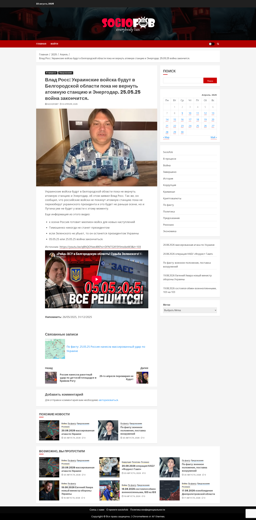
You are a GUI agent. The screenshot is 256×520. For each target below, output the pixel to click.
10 (190, 113)
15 (174, 119)
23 (182, 125)
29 (174, 132)
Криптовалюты (172, 198)
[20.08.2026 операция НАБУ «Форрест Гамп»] (109, 467)
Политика (169, 211)
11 (197, 113)
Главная (41, 43)
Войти (54, 43)
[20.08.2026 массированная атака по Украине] (49, 430)
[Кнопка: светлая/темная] (212, 43)
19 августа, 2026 (72, 498)
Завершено (169, 172)
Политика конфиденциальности (147, 509)
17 (190, 119)
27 (213, 125)
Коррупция (169, 185)
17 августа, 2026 (192, 498)
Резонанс (65, 427)
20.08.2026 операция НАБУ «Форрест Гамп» (188, 253)
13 (213, 113)
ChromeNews (140, 516)
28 (167, 132)
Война (64, 423)
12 (205, 113)
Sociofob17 (53, 104)
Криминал (169, 191)
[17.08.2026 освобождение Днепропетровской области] (170, 490)
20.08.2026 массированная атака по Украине (77, 432)
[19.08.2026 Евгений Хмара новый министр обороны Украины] (49, 490)
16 (182, 119)
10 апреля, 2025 (70, 104)
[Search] (218, 44)
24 (190, 125)
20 (213, 119)
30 (182, 132)
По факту (72, 423)
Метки (166, 305)
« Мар (166, 137)
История (168, 178)
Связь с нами (97, 509)
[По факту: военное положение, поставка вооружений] (108, 430)
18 (197, 119)
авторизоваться (108, 400)
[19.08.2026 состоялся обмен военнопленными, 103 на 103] (109, 490)
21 (167, 125)
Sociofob (168, 152)
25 (197, 125)
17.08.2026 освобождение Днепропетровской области (198, 492)
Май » (214, 137)
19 (205, 119)
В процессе (51, 72)
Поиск (169, 71)
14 (167, 119)
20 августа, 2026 (72, 438)
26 (205, 125)
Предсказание (65, 72)
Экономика (169, 231)
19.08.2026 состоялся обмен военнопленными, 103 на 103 (139, 490)
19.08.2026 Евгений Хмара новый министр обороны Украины (77, 491)
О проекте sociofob (117, 509)
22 (174, 125)
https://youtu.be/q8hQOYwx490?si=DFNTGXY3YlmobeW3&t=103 (100, 247)
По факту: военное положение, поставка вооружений (133, 431)
